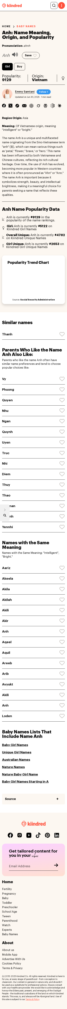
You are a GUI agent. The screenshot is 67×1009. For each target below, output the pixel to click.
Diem (6, 474)
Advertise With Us (13, 959)
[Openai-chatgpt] (31, 105)
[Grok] (38, 105)
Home (6, 26)
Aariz (6, 568)
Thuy (6, 484)
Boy (19, 66)
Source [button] (10, 798)
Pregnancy (9, 893)
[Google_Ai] (52, 105)
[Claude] (59, 105)
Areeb (7, 663)
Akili (5, 610)
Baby (5, 898)
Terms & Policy (32, 999)
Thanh (7, 334)
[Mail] (24, 105)
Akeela (7, 578)
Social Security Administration (37, 300)
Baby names (26, 26)
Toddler (7, 902)
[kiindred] (12, 5)
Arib (5, 673)
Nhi (4, 463)
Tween (6, 916)
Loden (7, 716)
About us (8, 950)
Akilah (7, 599)
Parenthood (9, 920)
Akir (5, 620)
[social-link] (10, 835)
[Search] (54, 5)
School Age (9, 911)
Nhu (5, 410)
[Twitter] (10, 105)
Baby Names (10, 934)
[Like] (62, 334)
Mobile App (9, 954)
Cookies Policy (11, 963)
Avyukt (7, 684)
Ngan (6, 421)
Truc (5, 453)
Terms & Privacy (12, 968)
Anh (5, 631)
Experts (7, 930)
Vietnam (39, 80)
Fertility (7, 889)
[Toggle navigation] (61, 5)
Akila (6, 589)
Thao (6, 495)
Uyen (6, 442)
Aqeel (7, 642)
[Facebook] (4, 105)
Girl (7, 66)
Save (28, 55)
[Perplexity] (45, 105)
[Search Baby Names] (4, 516)
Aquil (6, 652)
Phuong (8, 389)
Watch (6, 925)
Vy (4, 379)
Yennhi (7, 527)
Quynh (7, 431)
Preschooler (10, 907)
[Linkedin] (17, 105)
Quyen (7, 400)
